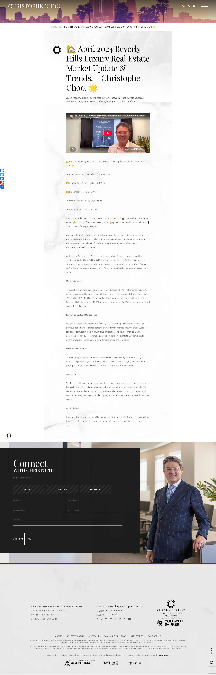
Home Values (94, 636)
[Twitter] (116, 619)
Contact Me (154, 636)
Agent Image (164, 655)
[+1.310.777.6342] (189, 6)
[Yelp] (120, 619)
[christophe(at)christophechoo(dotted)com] (194, 6)
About (58, 636)
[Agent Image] (80, 665)
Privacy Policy (122, 655)
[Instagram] (102, 619)
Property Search (74, 636)
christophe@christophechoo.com (124, 606)
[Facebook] (97, 619)
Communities (111, 636)
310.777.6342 (114, 610)
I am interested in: (22, 478)
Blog (123, 636)
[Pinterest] (124, 619)
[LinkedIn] (106, 619)
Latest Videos (137, 636)
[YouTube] (111, 619)
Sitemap (131, 655)
